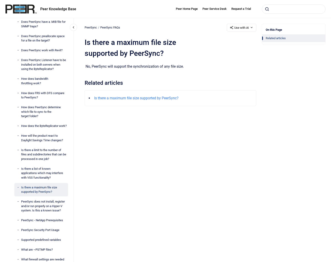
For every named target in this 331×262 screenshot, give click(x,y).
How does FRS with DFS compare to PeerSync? (42, 95)
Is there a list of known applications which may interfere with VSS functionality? (42, 173)
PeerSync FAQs (110, 27)
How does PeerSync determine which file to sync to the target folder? (41, 111)
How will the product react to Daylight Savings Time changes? (42, 138)
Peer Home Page (187, 8)
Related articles (276, 38)
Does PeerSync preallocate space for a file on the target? (43, 38)
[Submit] (267, 9)
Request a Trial (241, 8)
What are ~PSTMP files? (37, 249)
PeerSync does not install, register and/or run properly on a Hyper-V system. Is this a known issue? (43, 206)
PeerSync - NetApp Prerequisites (42, 220)
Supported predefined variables (41, 239)
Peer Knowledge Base (58, 9)
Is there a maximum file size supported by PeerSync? (39, 190)
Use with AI (241, 27)
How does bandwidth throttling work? (34, 81)
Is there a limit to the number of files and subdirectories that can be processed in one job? (43, 154)
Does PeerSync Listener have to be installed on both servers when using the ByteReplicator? (43, 64)
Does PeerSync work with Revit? (42, 50)
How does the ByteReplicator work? (44, 126)
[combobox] (293, 9)
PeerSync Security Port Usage (40, 230)
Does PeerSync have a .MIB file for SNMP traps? (43, 24)
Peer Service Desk (214, 8)
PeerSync (91, 27)
